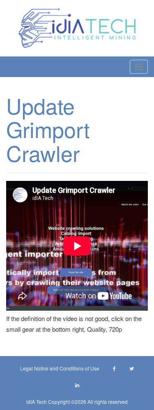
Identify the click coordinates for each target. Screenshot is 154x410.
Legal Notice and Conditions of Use (59, 368)
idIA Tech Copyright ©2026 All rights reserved (77, 401)
